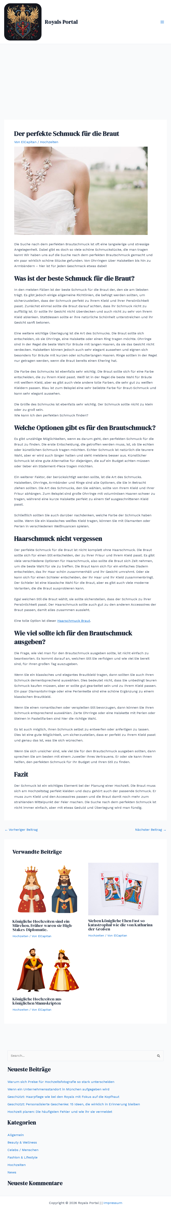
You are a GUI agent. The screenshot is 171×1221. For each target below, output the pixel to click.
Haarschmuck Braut (73, 621)
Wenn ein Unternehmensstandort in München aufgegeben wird (59, 1089)
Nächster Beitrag (150, 829)
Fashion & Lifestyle (23, 1157)
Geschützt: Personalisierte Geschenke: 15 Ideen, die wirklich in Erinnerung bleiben (74, 1104)
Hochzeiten (49, 142)
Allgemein (16, 1135)
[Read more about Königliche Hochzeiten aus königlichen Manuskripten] (48, 970)
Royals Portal (61, 22)
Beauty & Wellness (22, 1142)
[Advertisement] (85, 75)
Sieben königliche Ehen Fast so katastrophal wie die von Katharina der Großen (120, 925)
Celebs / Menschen (23, 1150)
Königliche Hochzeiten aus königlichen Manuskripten (37, 1001)
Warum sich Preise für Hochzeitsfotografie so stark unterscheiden (61, 1082)
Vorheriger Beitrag (21, 829)
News (12, 1172)
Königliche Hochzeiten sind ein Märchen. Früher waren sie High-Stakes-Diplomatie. (43, 925)
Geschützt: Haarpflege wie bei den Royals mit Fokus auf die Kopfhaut (63, 1097)
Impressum (112, 1203)
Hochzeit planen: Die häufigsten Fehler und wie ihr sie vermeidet (60, 1112)
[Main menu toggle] (162, 22)
